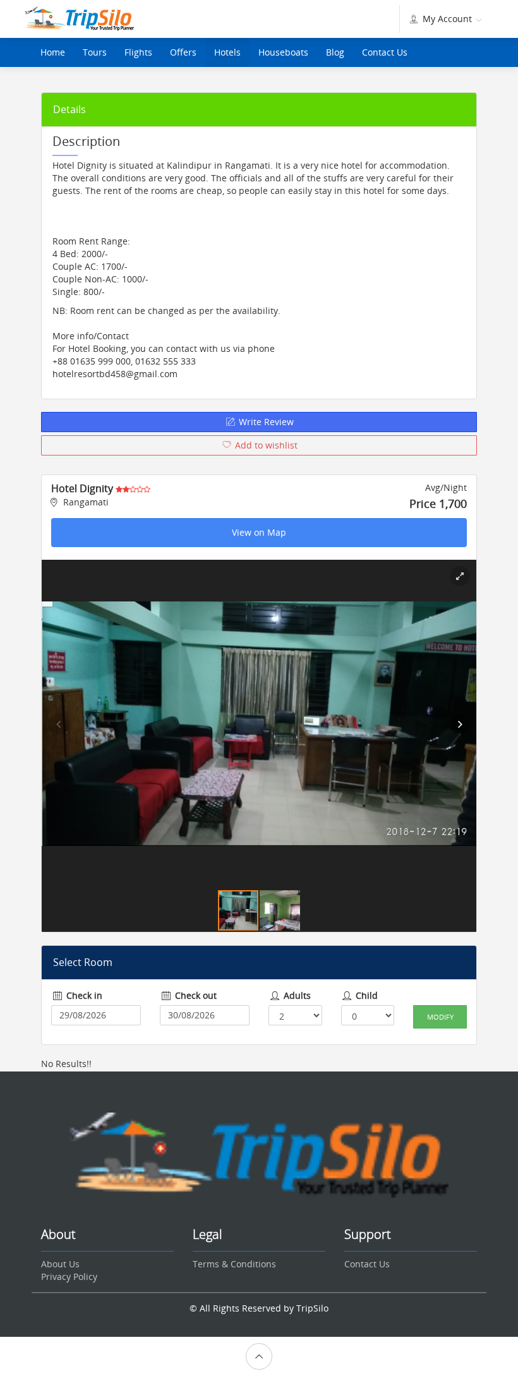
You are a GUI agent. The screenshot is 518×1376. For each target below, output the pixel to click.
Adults (296, 995)
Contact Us (384, 52)
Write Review (265, 422)
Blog (335, 52)
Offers (183, 52)
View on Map (259, 532)
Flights (138, 52)
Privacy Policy (69, 1276)
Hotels (227, 52)
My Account (447, 19)
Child (365, 995)
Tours (95, 52)
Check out (194, 995)
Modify (440, 1017)
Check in (83, 995)
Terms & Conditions (234, 1264)
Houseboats (283, 52)
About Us (60, 1264)
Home (52, 52)
